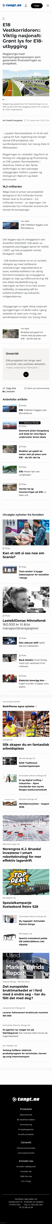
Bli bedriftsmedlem (26, 1119)
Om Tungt (26, 1181)
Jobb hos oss (26, 1176)
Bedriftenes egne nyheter (19, 706)
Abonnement (26, 1115)
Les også (25, 221)
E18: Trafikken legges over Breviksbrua (34, 226)
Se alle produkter (26, 1134)
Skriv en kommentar (38, 388)
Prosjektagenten (26, 1129)
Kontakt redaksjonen (26, 1166)
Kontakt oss (26, 1171)
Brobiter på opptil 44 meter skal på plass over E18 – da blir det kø (33, 335)
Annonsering (26, 1124)
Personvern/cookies (26, 1148)
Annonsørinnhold (26, 1153)
